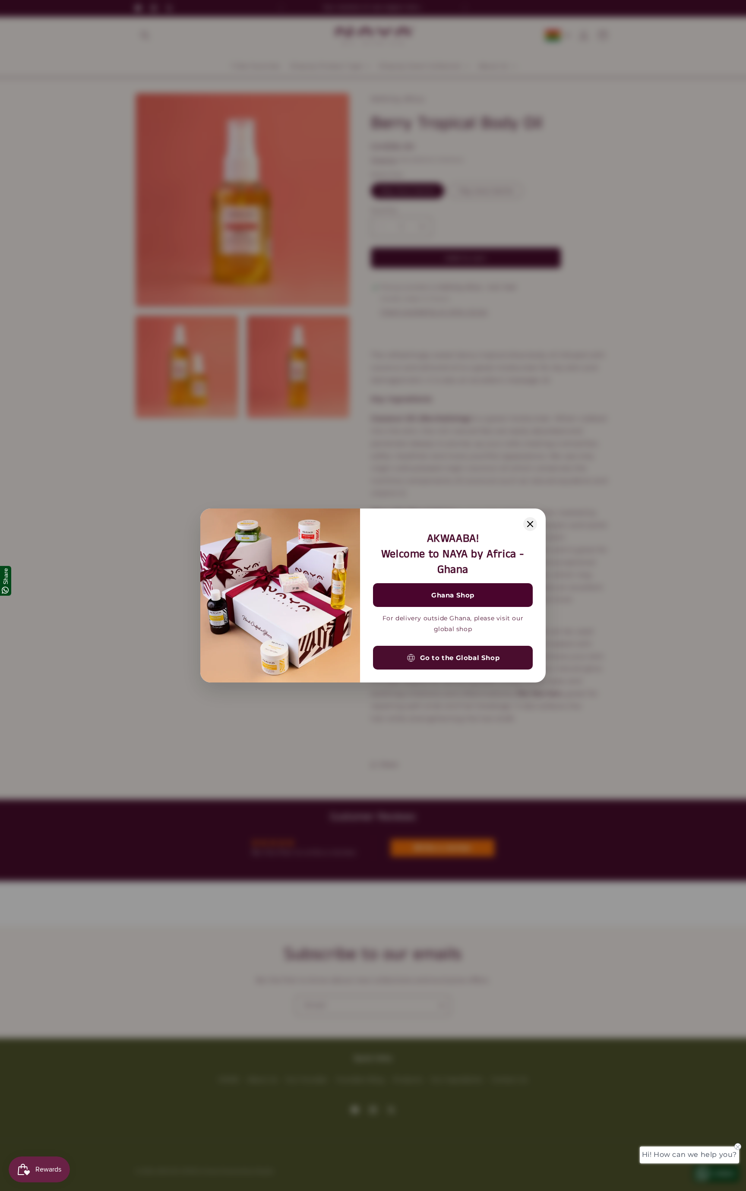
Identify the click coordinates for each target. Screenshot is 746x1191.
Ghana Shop (452, 595)
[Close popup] (530, 524)
